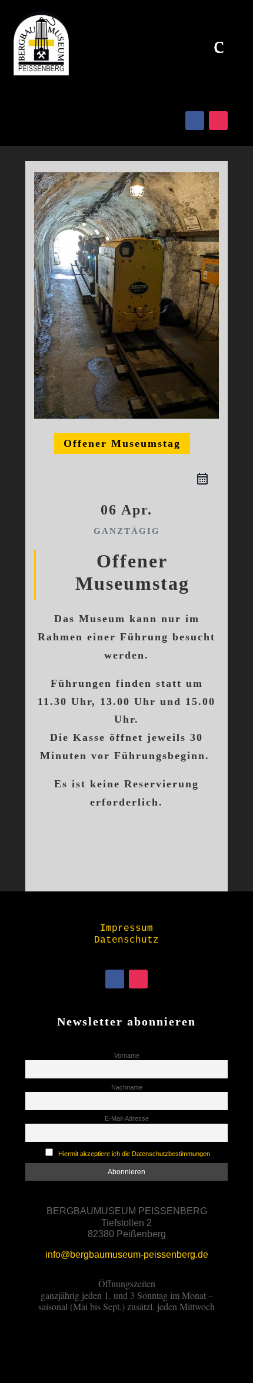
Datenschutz (126, 940)
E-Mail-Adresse (127, 1118)
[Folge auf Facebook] (194, 120)
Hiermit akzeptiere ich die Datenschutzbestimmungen (134, 1153)
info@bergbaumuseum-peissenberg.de (126, 1255)
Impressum (126, 928)
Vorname (126, 1055)
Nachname (126, 1087)
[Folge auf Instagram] (218, 120)
